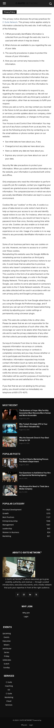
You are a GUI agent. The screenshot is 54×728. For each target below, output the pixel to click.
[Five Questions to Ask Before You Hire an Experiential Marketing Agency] (10, 477)
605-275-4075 (20, 392)
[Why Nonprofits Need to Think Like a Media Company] (10, 490)
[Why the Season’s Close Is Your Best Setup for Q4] (10, 442)
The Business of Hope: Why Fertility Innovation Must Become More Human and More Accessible (35, 412)
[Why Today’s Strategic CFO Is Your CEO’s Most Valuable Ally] (10, 428)
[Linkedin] (30, 594)
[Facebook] (17, 594)
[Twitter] (36, 594)
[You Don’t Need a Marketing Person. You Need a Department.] (10, 463)
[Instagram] (23, 594)
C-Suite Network (10, 22)
